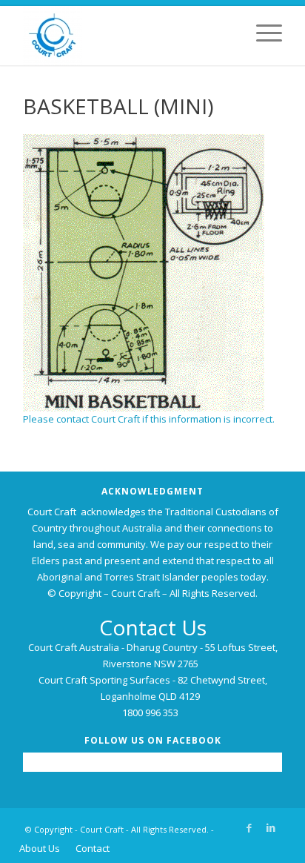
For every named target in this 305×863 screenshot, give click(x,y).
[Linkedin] (271, 827)
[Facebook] (249, 827)
